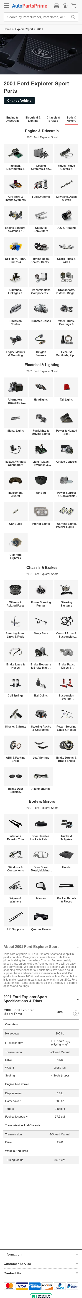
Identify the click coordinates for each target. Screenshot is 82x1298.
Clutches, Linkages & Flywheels (15, 291)
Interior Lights (41, 523)
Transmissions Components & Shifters (41, 291)
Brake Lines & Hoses (15, 666)
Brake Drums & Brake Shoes (66, 759)
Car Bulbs (15, 523)
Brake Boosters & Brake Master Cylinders (41, 666)
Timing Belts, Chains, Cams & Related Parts (41, 260)
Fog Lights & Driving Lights (41, 432)
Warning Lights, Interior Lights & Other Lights (66, 525)
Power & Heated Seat (66, 432)
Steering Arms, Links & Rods (15, 635)
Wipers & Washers (15, 900)
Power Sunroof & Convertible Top (66, 494)
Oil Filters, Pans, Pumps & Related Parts (15, 260)
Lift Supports (15, 929)
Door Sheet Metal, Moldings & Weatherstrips (40, 869)
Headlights (41, 399)
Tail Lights (66, 399)
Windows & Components (15, 869)
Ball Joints (41, 695)
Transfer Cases (41, 321)
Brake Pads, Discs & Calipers (66, 666)
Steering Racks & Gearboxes (41, 728)
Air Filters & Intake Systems (15, 198)
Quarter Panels (41, 929)
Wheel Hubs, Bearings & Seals (66, 322)
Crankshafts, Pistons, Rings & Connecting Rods (66, 291)
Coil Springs (15, 695)
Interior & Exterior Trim (15, 838)
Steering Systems (66, 604)
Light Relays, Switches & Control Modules (40, 463)
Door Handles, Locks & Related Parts (41, 838)
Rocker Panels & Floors (66, 900)
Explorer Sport (24, 29)
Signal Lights (15, 430)
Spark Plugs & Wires (66, 260)
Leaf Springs (41, 757)
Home (7, 29)
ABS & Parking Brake (15, 759)
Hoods (66, 867)
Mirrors (41, 898)
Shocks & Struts (15, 726)
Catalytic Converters (40, 229)
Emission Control (16, 322)
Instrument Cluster (15, 494)
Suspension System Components (66, 697)
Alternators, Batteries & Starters (15, 401)
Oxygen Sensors (41, 354)
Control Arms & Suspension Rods (66, 635)
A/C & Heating (66, 228)
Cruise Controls (66, 461)
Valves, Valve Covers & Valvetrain (66, 167)
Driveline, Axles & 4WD (66, 198)
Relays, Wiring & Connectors (15, 463)
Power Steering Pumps (41, 604)
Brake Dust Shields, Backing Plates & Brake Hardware (15, 790)
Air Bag (41, 492)
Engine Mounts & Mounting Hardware (15, 354)
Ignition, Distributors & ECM (15, 167)
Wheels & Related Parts (15, 604)
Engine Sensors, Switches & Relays (15, 229)
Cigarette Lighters (16, 556)
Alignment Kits (41, 788)
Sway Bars (41, 633)
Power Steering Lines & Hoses (66, 728)
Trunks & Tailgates (66, 838)
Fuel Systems (41, 196)
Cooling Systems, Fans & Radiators (41, 167)
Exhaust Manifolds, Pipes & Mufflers (66, 354)
